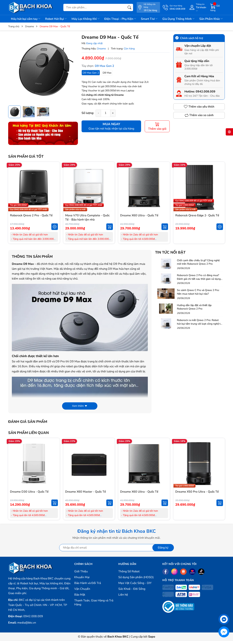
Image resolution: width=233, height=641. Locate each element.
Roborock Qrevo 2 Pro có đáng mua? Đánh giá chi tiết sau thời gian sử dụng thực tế (199, 279)
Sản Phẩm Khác (210, 19)
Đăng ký (163, 548)
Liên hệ (123, 595)
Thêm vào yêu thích (201, 107)
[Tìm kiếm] (129, 7)
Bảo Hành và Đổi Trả (87, 583)
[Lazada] (192, 572)
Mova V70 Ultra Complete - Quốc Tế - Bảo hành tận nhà (87, 217)
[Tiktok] (201, 572)
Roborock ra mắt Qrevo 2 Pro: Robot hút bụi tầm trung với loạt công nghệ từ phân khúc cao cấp (199, 323)
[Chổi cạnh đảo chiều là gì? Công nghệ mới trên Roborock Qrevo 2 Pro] (166, 264)
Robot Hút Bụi (55, 19)
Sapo (151, 637)
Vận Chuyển (82, 589)
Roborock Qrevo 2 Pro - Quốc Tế (31, 215)
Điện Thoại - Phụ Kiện (119, 19)
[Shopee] (183, 572)
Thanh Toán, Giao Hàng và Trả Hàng (93, 602)
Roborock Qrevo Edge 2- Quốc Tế (197, 215)
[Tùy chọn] (54, 226)
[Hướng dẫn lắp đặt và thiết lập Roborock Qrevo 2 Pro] (166, 309)
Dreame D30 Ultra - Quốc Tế (29, 492)
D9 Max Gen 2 (91, 72)
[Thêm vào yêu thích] (54, 187)
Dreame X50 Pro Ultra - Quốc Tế (197, 492)
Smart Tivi (148, 19)
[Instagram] (174, 572)
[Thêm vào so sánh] (54, 195)
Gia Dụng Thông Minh (177, 19)
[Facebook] (165, 572)
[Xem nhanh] (54, 180)
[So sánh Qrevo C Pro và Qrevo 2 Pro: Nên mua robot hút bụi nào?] (166, 293)
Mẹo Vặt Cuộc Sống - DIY (135, 583)
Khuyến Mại (82, 577)
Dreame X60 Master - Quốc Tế (85, 492)
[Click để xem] (43, 69)
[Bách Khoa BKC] (31, 7)
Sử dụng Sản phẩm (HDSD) (136, 577)
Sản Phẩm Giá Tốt (26, 156)
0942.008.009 (205, 92)
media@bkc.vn (26, 623)
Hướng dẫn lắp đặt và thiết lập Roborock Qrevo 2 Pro (194, 307)
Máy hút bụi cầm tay (24, 19)
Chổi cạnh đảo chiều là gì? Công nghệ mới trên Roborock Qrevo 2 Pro (198, 262)
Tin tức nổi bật (170, 252)
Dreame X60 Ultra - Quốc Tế (139, 215)
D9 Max (107, 72)
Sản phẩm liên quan (28, 432)
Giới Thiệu (81, 571)
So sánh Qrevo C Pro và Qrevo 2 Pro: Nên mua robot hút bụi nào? (198, 292)
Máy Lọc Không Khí (84, 19)
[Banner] (43, 133)
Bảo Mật (79, 595)
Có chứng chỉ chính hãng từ (98, 95)
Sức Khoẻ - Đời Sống (131, 589)
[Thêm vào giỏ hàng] (109, 226)
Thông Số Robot (129, 571)
